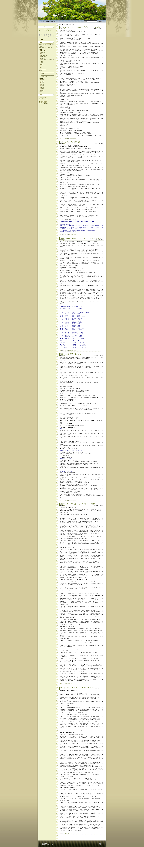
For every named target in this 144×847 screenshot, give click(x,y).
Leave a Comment (73, 138)
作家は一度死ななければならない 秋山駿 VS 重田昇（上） (79, 687)
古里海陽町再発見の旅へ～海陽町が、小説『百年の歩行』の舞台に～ (81, 27)
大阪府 (42, 90)
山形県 (42, 82)
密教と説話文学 (44, 58)
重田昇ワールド (61, 15)
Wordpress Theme (45, 844)
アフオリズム (44, 65)
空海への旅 (43, 56)
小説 (42, 67)
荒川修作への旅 (44, 55)
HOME (42, 21)
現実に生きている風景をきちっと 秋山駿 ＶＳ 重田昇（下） (79, 504)
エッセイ (43, 50)
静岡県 (42, 84)
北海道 (42, 79)
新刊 (41, 70)
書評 (42, 64)
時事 (42, 62)
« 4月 (42, 39)
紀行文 (41, 78)
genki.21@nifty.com (46, 103)
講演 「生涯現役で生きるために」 (71, 354)
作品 (41, 49)
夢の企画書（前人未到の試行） (46, 47)
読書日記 (43, 52)
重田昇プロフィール (50, 21)
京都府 (42, 81)
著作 (41, 91)
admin (64, 28)
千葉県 (42, 88)
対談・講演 (43, 69)
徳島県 (42, 85)
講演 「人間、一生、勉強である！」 (71, 142)
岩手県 (42, 87)
